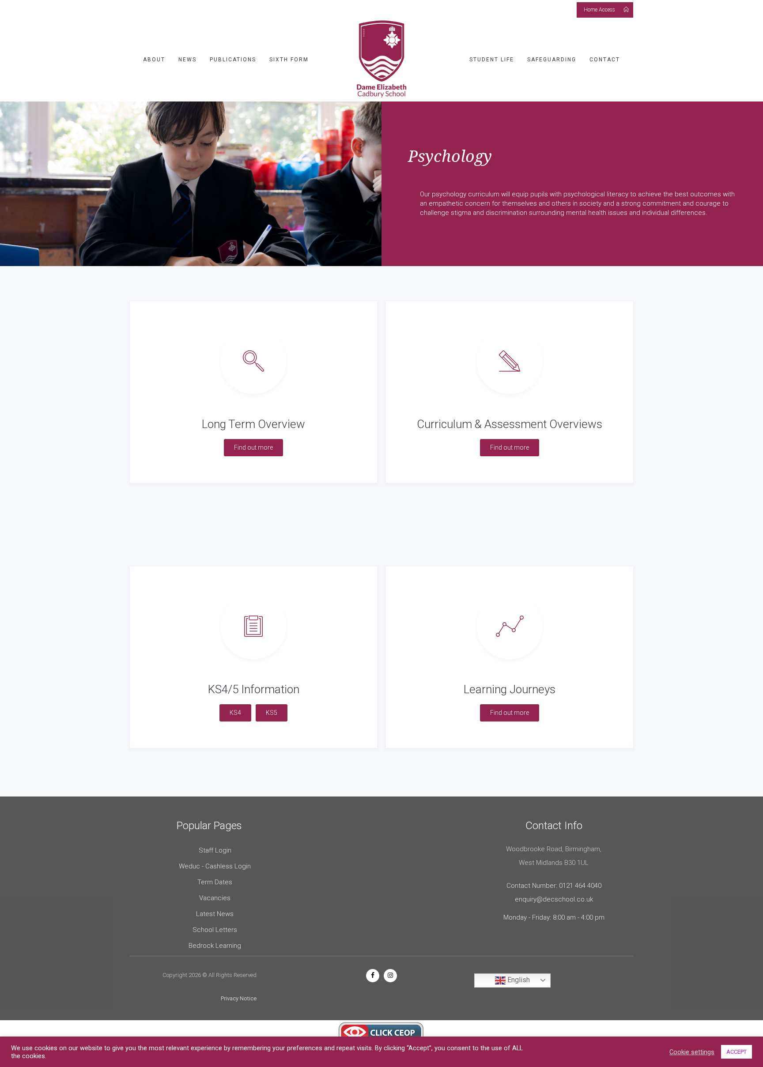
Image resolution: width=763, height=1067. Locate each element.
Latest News (215, 914)
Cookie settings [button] (691, 1052)
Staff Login (215, 850)
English (518, 980)
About (154, 59)
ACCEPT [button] (736, 1051)
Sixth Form (289, 59)
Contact (604, 59)
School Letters (215, 930)
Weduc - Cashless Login (215, 866)
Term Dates (214, 882)
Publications (233, 59)
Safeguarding (551, 59)
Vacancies (214, 898)
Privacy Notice (239, 998)
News (187, 59)
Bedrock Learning (215, 946)
